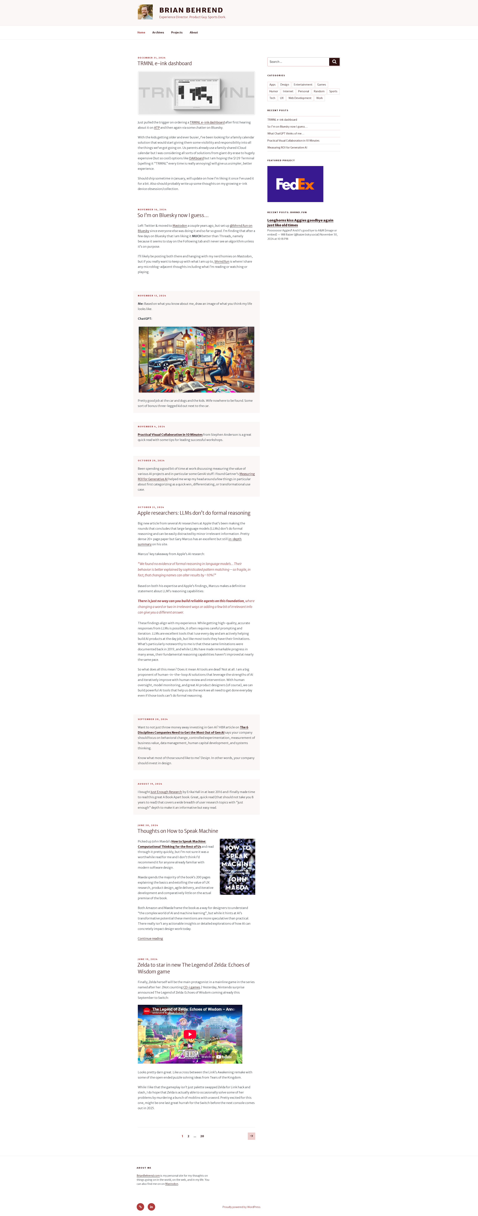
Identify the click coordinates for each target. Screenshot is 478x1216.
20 (203, 1136)
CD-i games (191, 987)
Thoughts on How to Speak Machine (177, 831)
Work (319, 98)
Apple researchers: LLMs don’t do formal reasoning (193, 513)
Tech (272, 98)
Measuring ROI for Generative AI (287, 147)
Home (141, 32)
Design (284, 84)
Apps (272, 84)
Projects (177, 32)
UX (282, 98)
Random (319, 91)
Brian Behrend (191, 10)
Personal (303, 91)
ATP (157, 127)
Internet (288, 91)
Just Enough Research (166, 792)
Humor (273, 91)
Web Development (299, 98)
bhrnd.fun (222, 261)
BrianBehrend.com (148, 1175)
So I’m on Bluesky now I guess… (173, 215)
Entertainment (303, 84)
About (194, 32)
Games (321, 84)
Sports (333, 91)
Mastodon (180, 225)
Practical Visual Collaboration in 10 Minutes (170, 434)
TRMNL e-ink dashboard (164, 63)
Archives (158, 32)
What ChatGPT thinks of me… (285, 133)
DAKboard (196, 158)
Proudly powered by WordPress (241, 1207)
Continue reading (150, 938)
